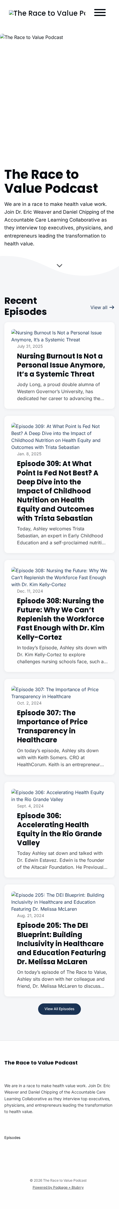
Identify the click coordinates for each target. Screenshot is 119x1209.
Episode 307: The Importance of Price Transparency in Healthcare (52, 726)
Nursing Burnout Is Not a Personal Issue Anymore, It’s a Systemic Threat (61, 365)
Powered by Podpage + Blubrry (58, 1187)
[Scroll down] (59, 266)
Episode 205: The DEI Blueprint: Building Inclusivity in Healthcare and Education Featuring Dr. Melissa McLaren (61, 944)
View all (99, 307)
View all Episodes (59, 1009)
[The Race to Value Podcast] (47, 13)
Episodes (12, 1137)
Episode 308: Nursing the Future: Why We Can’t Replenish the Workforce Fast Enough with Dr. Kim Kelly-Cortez (61, 619)
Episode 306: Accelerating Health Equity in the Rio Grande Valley (59, 829)
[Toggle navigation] (100, 13)
